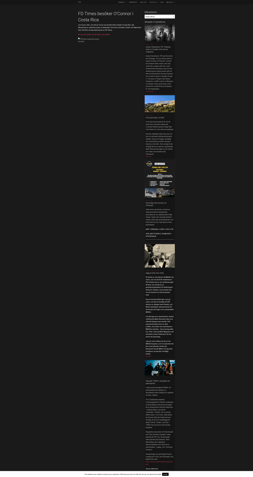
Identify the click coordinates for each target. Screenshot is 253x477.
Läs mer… (149, 156)
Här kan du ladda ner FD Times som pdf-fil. (94, 34)
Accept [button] (165, 474)
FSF (79, 2)
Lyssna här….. (151, 91)
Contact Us (153, 2)
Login (162, 2)
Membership (133, 2)
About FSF (143, 2)
